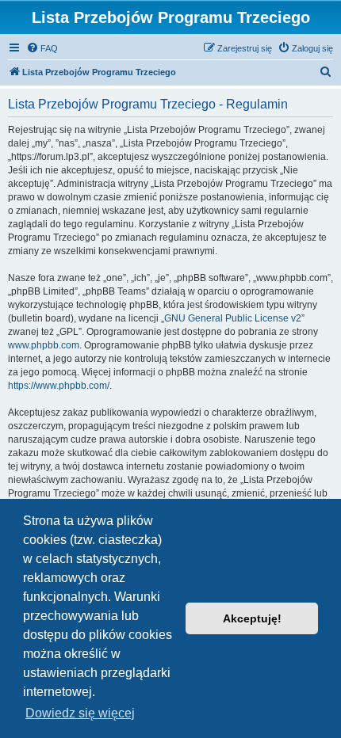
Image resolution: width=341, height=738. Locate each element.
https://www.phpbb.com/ (58, 385)
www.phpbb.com (43, 345)
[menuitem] (42, 48)
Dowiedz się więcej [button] (80, 713)
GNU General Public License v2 (232, 318)
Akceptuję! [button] (252, 618)
